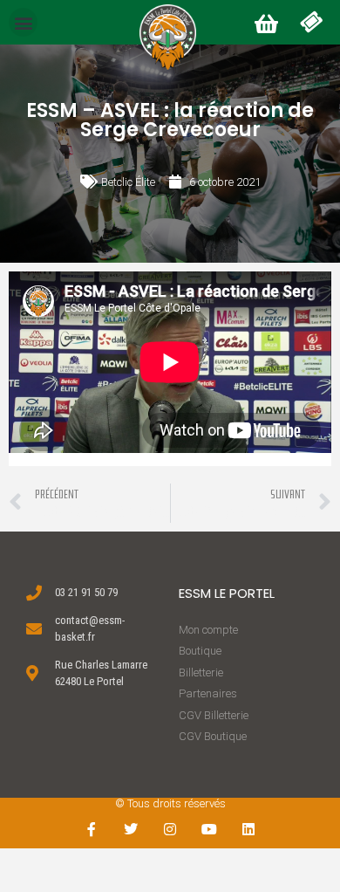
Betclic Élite (128, 182)
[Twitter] (131, 829)
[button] (23, 22)
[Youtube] (208, 829)
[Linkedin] (248, 829)
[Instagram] (170, 829)
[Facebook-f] (92, 829)
